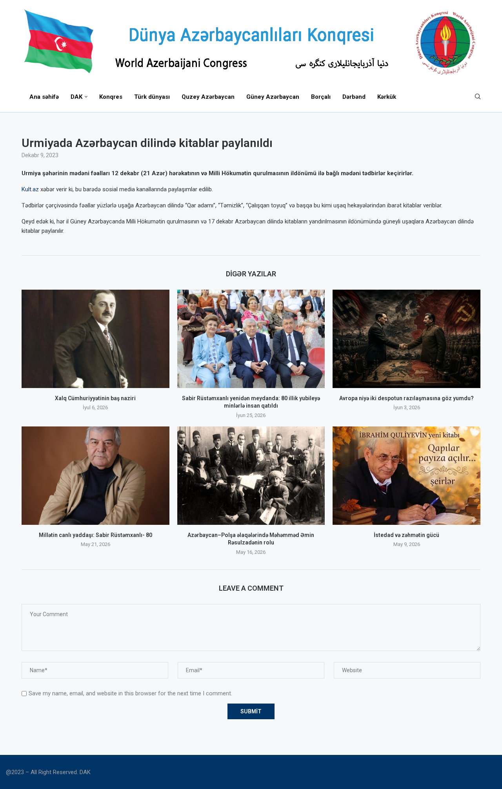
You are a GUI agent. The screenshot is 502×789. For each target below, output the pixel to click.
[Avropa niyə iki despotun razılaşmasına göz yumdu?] (406, 339)
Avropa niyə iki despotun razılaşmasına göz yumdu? (406, 398)
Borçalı (321, 96)
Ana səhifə (44, 96)
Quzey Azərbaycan (208, 96)
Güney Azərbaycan (272, 96)
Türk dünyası (152, 96)
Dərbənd (354, 96)
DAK (76, 96)
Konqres (110, 96)
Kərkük (386, 96)
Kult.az (30, 189)
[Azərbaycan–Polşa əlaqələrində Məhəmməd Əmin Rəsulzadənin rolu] (251, 475)
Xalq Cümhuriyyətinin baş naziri (95, 398)
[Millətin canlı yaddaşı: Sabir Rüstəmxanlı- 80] (95, 475)
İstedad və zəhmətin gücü (406, 535)
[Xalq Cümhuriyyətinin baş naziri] (95, 339)
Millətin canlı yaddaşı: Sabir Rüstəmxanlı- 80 (95, 535)
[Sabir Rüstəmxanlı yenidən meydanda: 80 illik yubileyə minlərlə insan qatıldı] (251, 339)
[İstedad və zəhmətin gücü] (406, 475)
